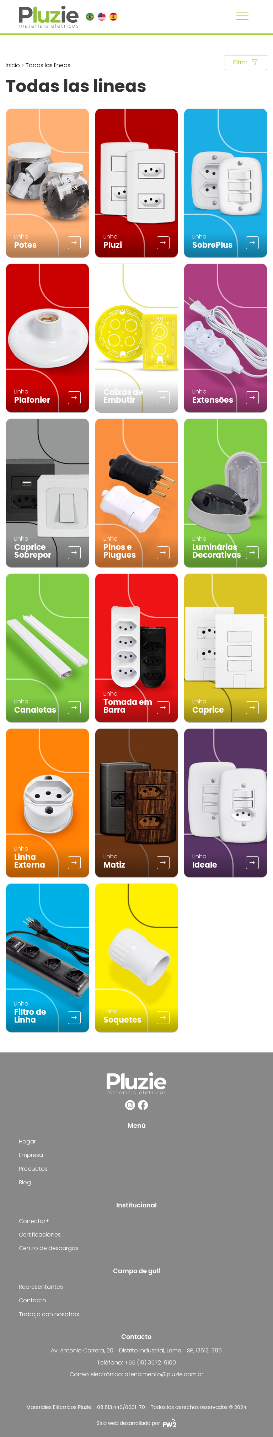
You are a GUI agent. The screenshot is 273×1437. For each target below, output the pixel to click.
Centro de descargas (49, 1248)
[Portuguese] (90, 16)
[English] (101, 16)
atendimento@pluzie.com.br (163, 1374)
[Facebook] (143, 1105)
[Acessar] (74, 242)
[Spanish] (113, 16)
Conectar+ (34, 1221)
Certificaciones (40, 1234)
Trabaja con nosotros (49, 1314)
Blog (25, 1182)
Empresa (31, 1155)
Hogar (27, 1141)
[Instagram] (130, 1105)
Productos (33, 1169)
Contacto (32, 1300)
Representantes (41, 1287)
